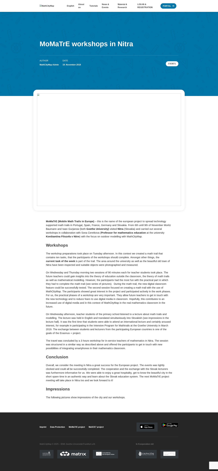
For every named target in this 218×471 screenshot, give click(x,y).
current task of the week (60, 261)
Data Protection (57, 427)
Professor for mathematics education (123, 232)
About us (81, 5)
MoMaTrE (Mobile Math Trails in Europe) (70, 221)
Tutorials (93, 6)
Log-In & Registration (145, 5)
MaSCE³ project (96, 427)
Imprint (43, 427)
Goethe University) (97, 229)
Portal (167, 6)
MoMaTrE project (77, 427)
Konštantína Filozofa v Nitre (62, 236)
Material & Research (122, 5)
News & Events (105, 5)
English (70, 6)
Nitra (120, 229)
